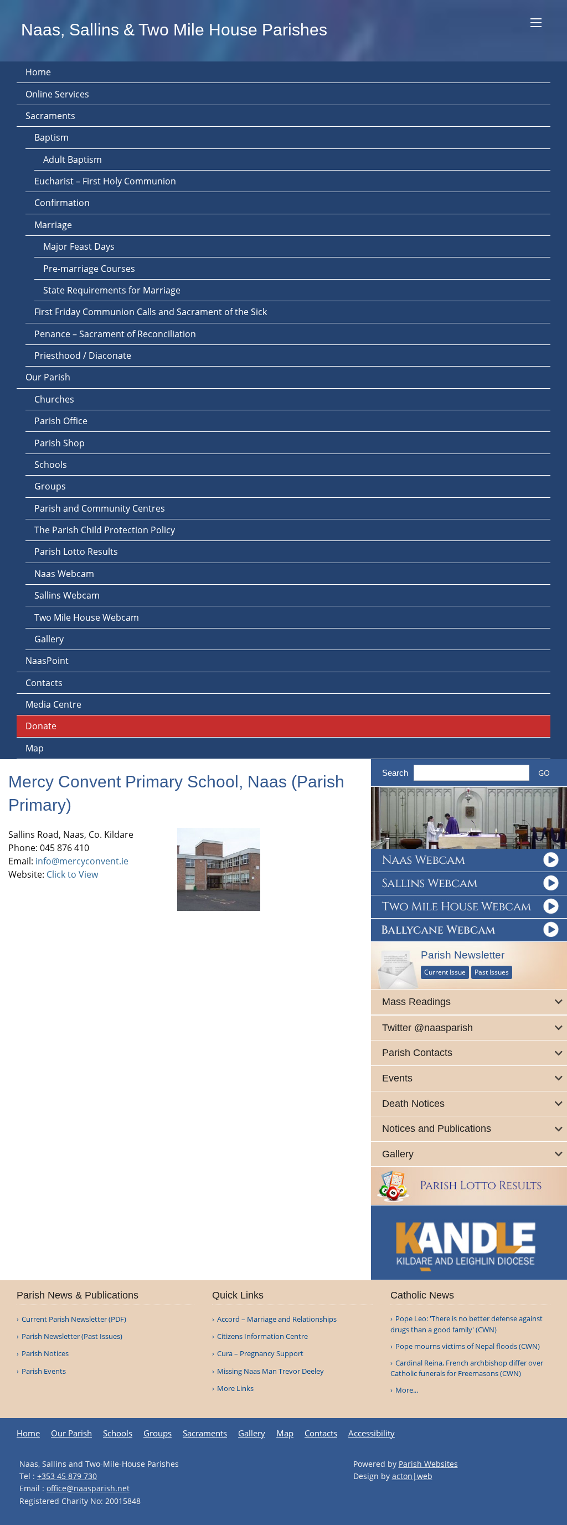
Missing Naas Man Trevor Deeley (270, 1371)
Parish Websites (428, 1464)
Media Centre (53, 704)
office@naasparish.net (88, 1488)
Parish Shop (59, 443)
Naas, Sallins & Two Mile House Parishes (174, 29)
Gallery (49, 639)
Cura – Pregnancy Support (260, 1353)
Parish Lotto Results (76, 551)
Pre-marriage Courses (89, 268)
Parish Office (60, 421)
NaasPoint (47, 661)
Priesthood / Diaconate (82, 355)
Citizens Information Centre (262, 1336)
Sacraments (50, 116)
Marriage (53, 225)
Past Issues (492, 972)
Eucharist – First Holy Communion (105, 181)
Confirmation (62, 203)
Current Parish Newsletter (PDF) (74, 1319)
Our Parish (47, 377)
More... (406, 1390)
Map (34, 748)
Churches (54, 399)
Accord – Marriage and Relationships (277, 1319)
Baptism (51, 137)
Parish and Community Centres (99, 508)
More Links (235, 1388)
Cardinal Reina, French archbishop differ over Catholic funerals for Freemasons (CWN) (466, 1368)
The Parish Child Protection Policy (104, 530)
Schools (50, 464)
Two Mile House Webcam (86, 617)
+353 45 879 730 (67, 1476)
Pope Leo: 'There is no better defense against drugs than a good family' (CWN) (466, 1324)
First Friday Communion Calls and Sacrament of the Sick (150, 312)
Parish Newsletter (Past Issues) (72, 1336)
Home (38, 72)
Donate (40, 726)
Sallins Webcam (67, 595)
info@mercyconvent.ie (81, 861)
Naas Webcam (64, 574)
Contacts (44, 683)
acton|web (412, 1476)
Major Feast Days (79, 246)
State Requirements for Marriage (112, 290)
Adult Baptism (72, 159)
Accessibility (371, 1433)
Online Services (57, 94)
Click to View (72, 874)
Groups (50, 486)
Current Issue (445, 972)
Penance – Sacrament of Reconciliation (115, 334)
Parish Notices (45, 1353)
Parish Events (44, 1371)
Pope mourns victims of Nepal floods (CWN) (467, 1346)
